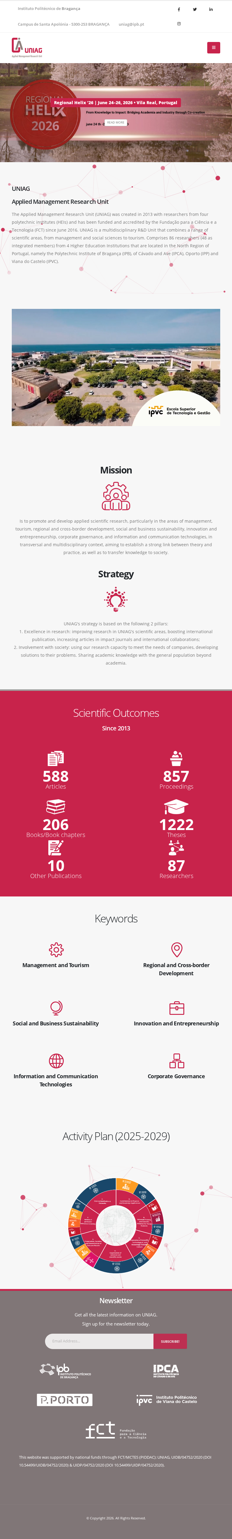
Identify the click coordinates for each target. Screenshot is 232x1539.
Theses (176, 835)
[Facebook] (179, 9)
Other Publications (56, 876)
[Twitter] (195, 9)
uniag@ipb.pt (131, 24)
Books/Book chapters (55, 835)
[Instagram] (179, 23)
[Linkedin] (211, 9)
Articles (56, 787)
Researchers (176, 876)
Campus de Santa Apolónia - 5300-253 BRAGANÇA (64, 24)
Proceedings (176, 787)
